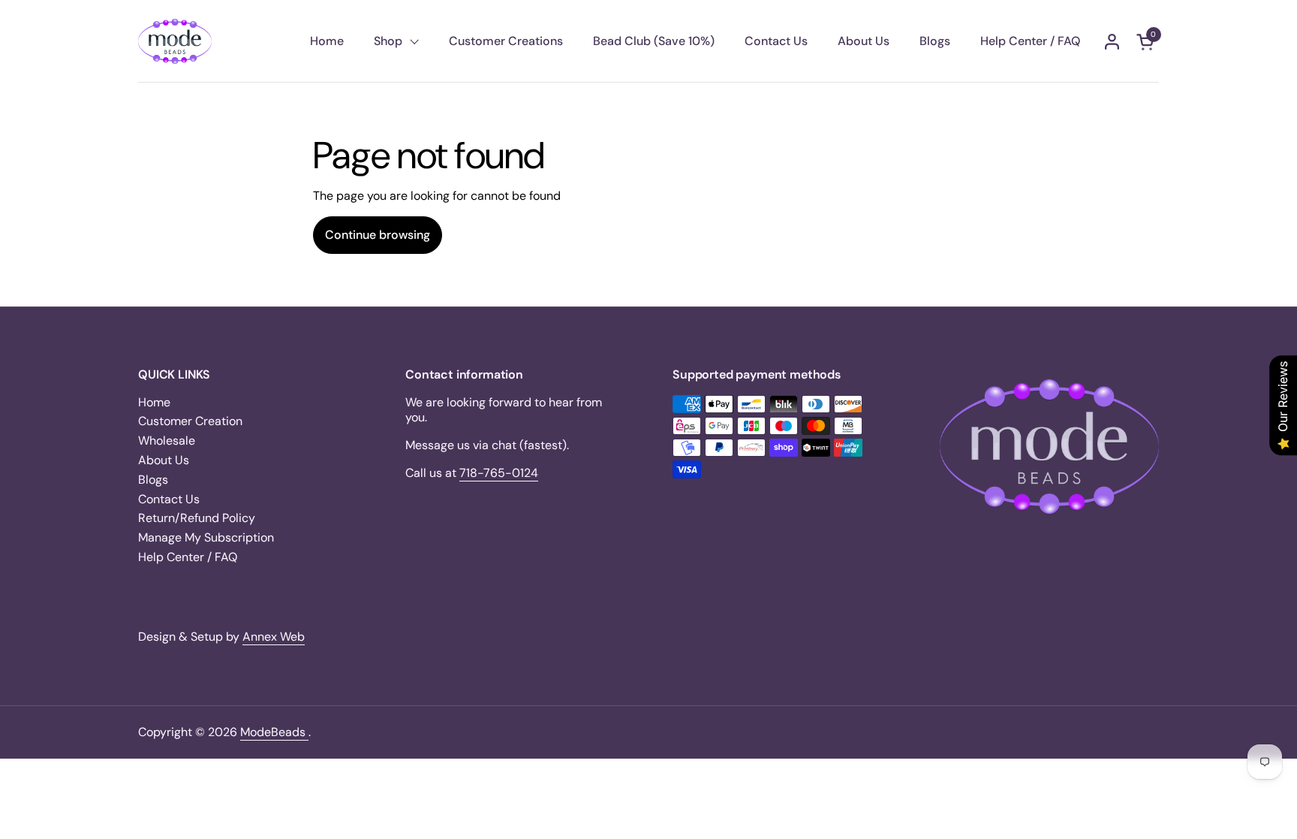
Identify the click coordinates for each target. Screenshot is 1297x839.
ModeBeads (274, 732)
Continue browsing (377, 235)
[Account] (1112, 41)
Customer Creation (190, 421)
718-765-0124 (498, 473)
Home (154, 402)
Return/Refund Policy (196, 518)
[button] (1147, 41)
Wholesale (166, 440)
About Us (163, 460)
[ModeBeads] (175, 41)
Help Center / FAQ (187, 557)
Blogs (153, 479)
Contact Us (169, 499)
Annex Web (273, 636)
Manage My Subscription (206, 537)
